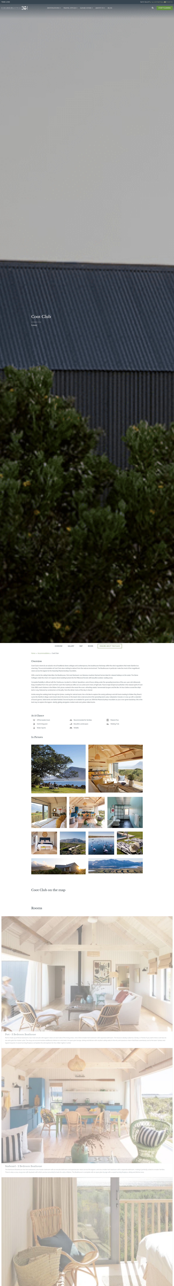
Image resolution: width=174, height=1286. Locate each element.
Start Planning (165, 8)
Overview (58, 646)
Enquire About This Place (110, 646)
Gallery (71, 646)
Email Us (169, 2)
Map (81, 646)
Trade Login (5, 2)
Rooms (90, 646)
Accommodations (44, 653)
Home (33, 653)
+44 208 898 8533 (157, 2)
